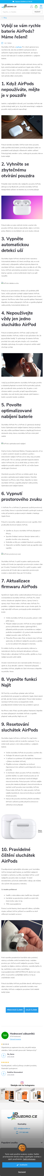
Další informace (29, 1159)
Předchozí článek (15, 1010)
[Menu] (41, 6)
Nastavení (22, 1172)
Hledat (37, 12)
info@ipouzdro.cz (24, 1128)
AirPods (19, 47)
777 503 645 (23, 1132)
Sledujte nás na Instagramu (23, 1085)
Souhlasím (23, 1165)
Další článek (31, 1010)
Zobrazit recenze (15, 1039)
